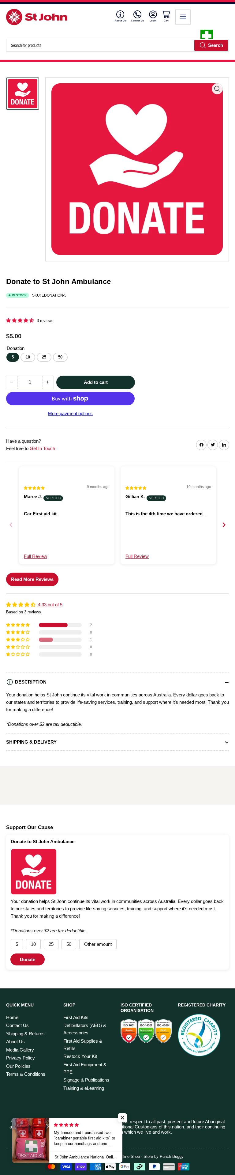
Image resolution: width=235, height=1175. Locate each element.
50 (60, 357)
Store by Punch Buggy (164, 1156)
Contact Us (137, 20)
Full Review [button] (35, 556)
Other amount (98, 944)
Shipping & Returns (25, 1033)
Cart (167, 20)
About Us (120, 20)
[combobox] (117, 45)
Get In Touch (42, 448)
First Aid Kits (75, 1017)
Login (153, 20)
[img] (34, 487)
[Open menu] (183, 17)
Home (12, 1017)
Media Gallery (20, 1049)
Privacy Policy (20, 1057)
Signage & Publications (86, 1079)
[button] (20, 320)
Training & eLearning (83, 1088)
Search (215, 45)
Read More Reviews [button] (32, 579)
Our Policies (18, 1066)
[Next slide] (224, 525)
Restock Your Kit (80, 1056)
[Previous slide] (11, 525)
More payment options (70, 413)
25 (44, 357)
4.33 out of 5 (50, 604)
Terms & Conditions (25, 1074)
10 (28, 357)
